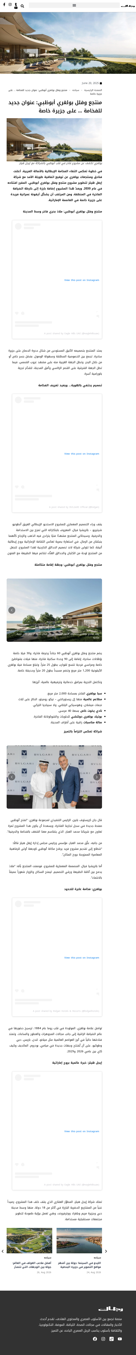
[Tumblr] (16, 4)
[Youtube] (16, 7)
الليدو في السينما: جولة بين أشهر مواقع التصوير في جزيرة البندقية (79, 1265)
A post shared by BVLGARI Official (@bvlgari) (74, 507)
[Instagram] (10, 4)
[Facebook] (95, 1339)
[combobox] (25, 6)
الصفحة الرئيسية (93, 90)
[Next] (106, 1252)
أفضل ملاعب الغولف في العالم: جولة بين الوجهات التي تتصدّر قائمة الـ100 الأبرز (31, 1265)
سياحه (75, 90)
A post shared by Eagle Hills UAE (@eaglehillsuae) (71, 333)
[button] (74, 5)
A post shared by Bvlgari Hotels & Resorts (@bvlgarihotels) (66, 1011)
